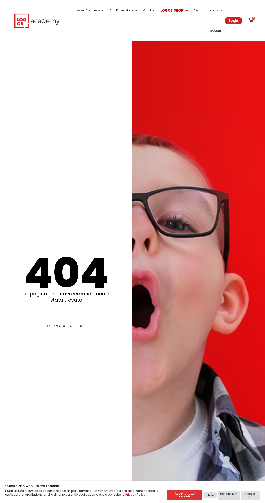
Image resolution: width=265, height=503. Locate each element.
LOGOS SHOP (171, 10)
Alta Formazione (121, 10)
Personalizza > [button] (229, 495)
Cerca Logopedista (207, 10)
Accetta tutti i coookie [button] (185, 494)
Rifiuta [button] (210, 495)
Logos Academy (88, 10)
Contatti (216, 31)
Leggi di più (250, 495)
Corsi (147, 10)
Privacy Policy (135, 494)
